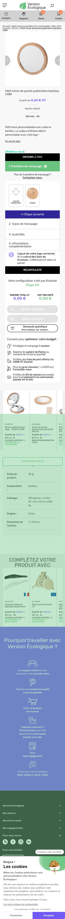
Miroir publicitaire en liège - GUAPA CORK (15, 428)
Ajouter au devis (32, 318)
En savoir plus (12, 141)
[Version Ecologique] (33, 6)
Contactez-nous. (32, 177)
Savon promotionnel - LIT (42, 605)
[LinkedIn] (28, 841)
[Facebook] (13, 841)
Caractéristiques (32, 461)
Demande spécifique (35, 328)
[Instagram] (20, 841)
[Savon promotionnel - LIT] (43, 592)
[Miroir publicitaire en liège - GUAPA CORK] (16, 415)
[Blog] (5, 841)
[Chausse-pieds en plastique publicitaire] (16, 592)
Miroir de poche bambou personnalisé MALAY (42, 429)
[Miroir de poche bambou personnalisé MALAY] (43, 415)
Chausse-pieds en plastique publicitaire (15, 605)
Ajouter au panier (32, 309)
